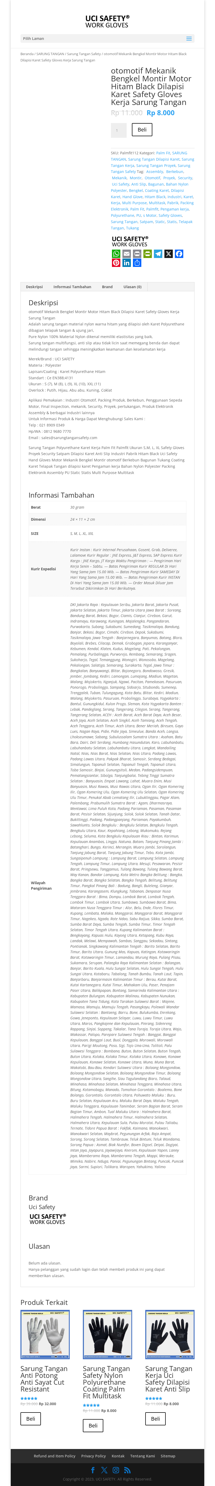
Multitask (157, 202)
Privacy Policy (93, 1455)
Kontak (118, 1455)
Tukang (132, 227)
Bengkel (136, 190)
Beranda (27, 53)
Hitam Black (155, 196)
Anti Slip (138, 184)
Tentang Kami (142, 1455)
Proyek (168, 177)
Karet (188, 196)
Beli (142, 129)
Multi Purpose (134, 202)
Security (184, 177)
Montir (135, 177)
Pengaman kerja (174, 209)
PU (138, 215)
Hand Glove (132, 196)
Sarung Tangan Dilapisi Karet (154, 159)
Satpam (146, 221)
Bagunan (156, 184)
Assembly (154, 171)
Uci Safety (120, 184)
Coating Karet (157, 190)
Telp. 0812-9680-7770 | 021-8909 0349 (61, 4)
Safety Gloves (170, 215)
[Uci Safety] (130, 242)
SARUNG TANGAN (50, 53)
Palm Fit (163, 152)
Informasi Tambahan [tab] (72, 286)
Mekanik (119, 177)
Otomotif (152, 177)
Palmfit (152, 209)
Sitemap (168, 1455)
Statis (172, 221)
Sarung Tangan (124, 221)
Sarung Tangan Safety (84, 53)
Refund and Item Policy (55, 1455)
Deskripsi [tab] (34, 286)
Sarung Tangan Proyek (156, 165)
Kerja (115, 202)
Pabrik (172, 202)
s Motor (150, 215)
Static (160, 221)
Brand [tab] (107, 286)
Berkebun (174, 171)
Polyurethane (122, 215)
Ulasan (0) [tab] (132, 286)
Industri (174, 196)
